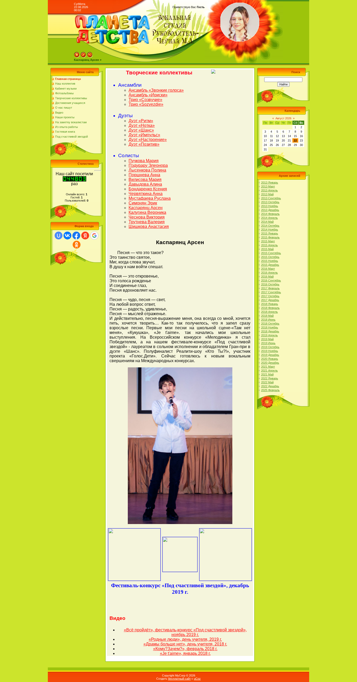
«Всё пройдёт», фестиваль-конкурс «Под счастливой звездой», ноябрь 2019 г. (185, 632)
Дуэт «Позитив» (144, 144)
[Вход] (90, 56)
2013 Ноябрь (269, 206)
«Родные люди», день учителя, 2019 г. (185, 639)
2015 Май (267, 249)
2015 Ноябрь (269, 260)
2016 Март (268, 268)
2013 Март (268, 186)
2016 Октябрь (270, 284)
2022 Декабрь (270, 386)
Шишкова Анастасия (149, 226)
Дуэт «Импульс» (144, 135)
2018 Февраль (270, 307)
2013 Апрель (269, 190)
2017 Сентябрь (271, 292)
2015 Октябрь (270, 256)
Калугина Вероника (147, 212)
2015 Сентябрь (271, 253)
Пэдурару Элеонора (148, 165)
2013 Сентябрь (271, 198)
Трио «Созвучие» (145, 99)
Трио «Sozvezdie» (146, 104)
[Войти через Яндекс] (85, 235)
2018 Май (267, 315)
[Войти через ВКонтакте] (67, 235)
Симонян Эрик (143, 203)
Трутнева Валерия (147, 222)
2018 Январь (269, 303)
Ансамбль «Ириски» (148, 95)
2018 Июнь (268, 319)
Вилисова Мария (145, 179)
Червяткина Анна (146, 193)
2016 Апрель (269, 272)
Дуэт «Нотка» (142, 125)
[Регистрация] (83, 56)
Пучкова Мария (144, 160)
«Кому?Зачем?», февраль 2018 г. (185, 648)
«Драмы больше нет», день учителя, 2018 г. (185, 644)
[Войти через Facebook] (76, 235)
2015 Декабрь (270, 264)
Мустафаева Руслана (150, 198)
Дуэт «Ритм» (141, 121)
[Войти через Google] (94, 235)
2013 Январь (269, 182)
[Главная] (77, 56)
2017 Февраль (270, 288)
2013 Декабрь (270, 209)
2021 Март (268, 366)
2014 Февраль (270, 213)
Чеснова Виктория (147, 217)
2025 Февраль (270, 390)
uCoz (197, 678)
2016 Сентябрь (271, 280)
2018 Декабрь (270, 331)
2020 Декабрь (270, 362)
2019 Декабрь (270, 354)
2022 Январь (269, 378)
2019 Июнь (268, 343)
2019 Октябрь (270, 347)
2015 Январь (269, 233)
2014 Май (267, 221)
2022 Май (267, 382)
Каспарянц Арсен (146, 207)
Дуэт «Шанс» (141, 130)
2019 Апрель (269, 335)
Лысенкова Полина (147, 170)
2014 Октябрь (270, 225)
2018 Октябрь (270, 323)
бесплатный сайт (179, 678)
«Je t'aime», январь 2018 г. (185, 653)
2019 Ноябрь (269, 350)
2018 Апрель (269, 311)
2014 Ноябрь (269, 229)
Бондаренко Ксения (148, 189)
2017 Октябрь (270, 296)
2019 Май (267, 339)
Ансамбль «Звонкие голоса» (156, 90)
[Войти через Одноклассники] (76, 245)
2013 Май (267, 194)
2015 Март (268, 241)
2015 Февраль (270, 237)
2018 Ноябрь (269, 327)
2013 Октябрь (270, 202)
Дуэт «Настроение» (148, 139)
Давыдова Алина (145, 184)
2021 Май (267, 374)
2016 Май (267, 276)
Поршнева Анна (144, 175)
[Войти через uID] (58, 235)
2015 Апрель (269, 245)
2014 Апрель (269, 217)
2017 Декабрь (270, 300)
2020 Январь (269, 358)
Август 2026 (283, 118)
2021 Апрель (269, 370)
